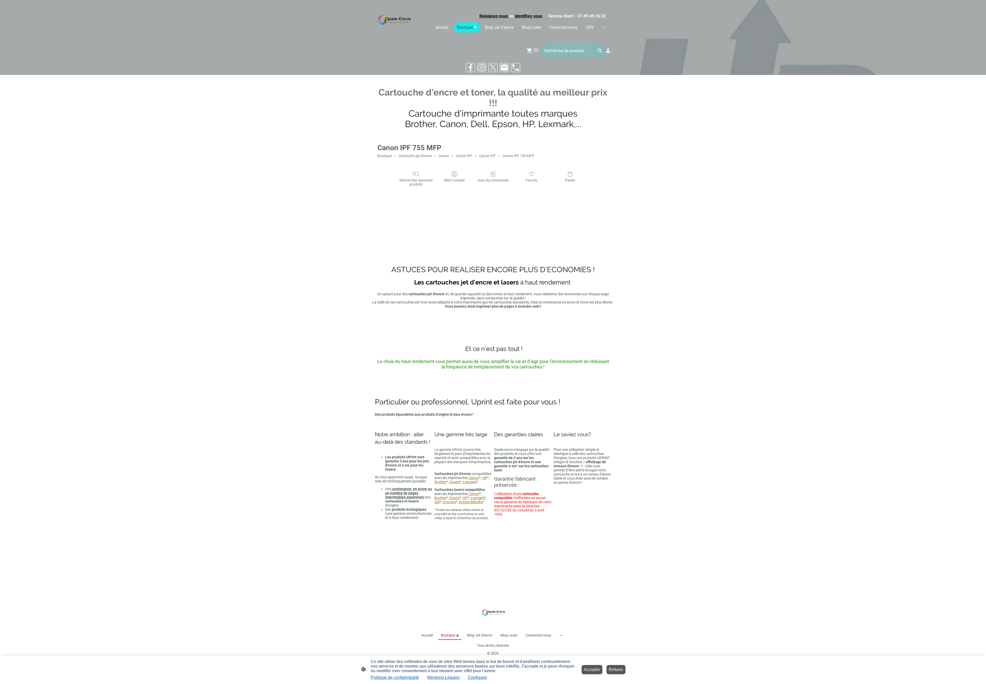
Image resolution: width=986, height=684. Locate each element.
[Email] (504, 67)
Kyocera (449, 502)
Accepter (592, 669)
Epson (455, 482)
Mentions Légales (443, 677)
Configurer (477, 677)
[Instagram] (481, 67)
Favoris (531, 180)
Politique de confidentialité (395, 677)
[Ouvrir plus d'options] (604, 27)
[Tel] (515, 67)
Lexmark (470, 482)
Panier (570, 180)
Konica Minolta (471, 502)
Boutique (384, 156)
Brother (440, 482)
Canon (444, 156)
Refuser (616, 669)
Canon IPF (464, 156)
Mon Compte (454, 180)
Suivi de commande (493, 180)
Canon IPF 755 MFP (518, 156)
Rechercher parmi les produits (416, 182)
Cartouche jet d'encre (415, 156)
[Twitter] (493, 67)
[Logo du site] (394, 21)
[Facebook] (470, 67)
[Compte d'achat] (608, 51)
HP (484, 478)
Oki (437, 502)
